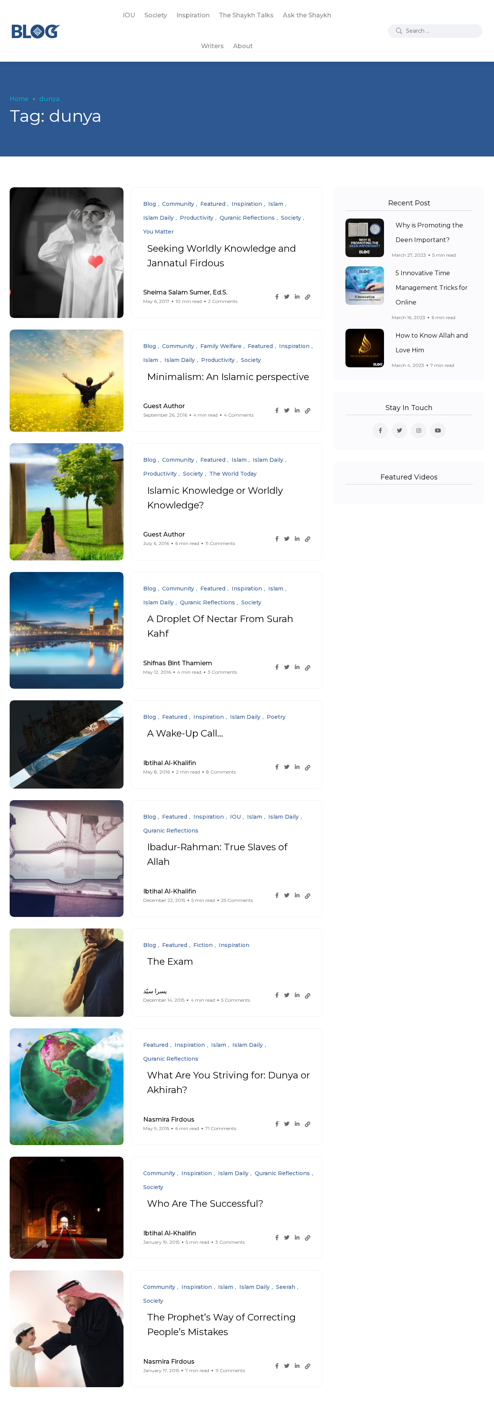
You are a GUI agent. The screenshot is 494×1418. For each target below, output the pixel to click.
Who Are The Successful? (205, 1203)
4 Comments (239, 415)
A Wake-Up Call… (185, 733)
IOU (129, 15)
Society (155, 15)
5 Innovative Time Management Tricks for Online (432, 288)
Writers (212, 46)
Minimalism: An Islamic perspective (228, 376)
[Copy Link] (307, 297)
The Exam (170, 961)
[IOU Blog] (36, 31)
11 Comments (220, 543)
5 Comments (235, 1000)
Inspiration (193, 15)
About (243, 46)
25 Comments (237, 900)
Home (19, 99)
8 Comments (221, 772)
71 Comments (220, 1128)
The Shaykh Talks (246, 15)
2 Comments (222, 301)
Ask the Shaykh (307, 15)
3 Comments (222, 672)
